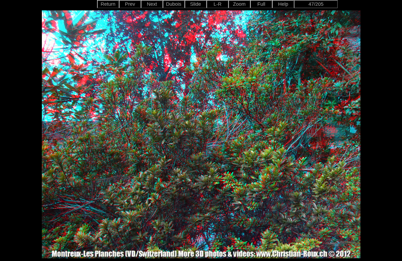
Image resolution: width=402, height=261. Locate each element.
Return (108, 4)
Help (283, 4)
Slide (195, 4)
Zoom (239, 4)
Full (261, 4)
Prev (130, 4)
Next (152, 4)
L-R (218, 4)
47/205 (316, 4)
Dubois (173, 4)
